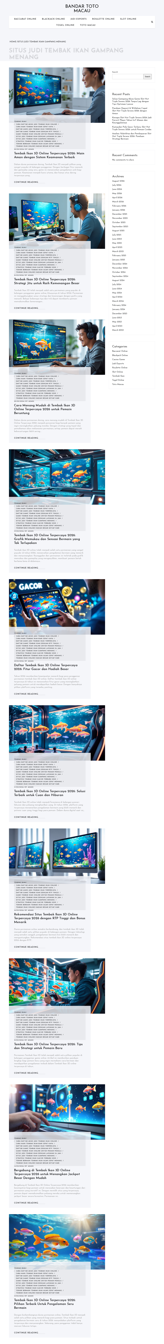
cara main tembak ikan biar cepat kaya (34, 127)
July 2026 (116, 185)
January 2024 (118, 309)
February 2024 (119, 305)
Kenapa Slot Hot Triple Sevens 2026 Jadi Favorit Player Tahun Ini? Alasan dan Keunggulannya (132, 120)
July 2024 (116, 285)
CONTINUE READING (26, 182)
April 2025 (117, 247)
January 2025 (118, 260)
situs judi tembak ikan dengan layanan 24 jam (38, 136)
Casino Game (118, 360)
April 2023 (117, 326)
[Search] (152, 22)
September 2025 (120, 227)
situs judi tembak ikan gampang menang (35, 139)
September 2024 (120, 276)
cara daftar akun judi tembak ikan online (36, 124)
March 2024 (118, 301)
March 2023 (118, 330)
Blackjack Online (53, 19)
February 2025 (119, 256)
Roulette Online (103, 19)
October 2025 (118, 223)
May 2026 (117, 194)
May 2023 (117, 322)
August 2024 (118, 280)
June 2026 (117, 189)
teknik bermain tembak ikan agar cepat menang (39, 144)
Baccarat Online (25, 19)
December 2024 (119, 264)
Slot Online (128, 19)
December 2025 (119, 214)
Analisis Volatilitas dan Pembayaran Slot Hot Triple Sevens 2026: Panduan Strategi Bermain (131, 136)
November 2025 (120, 218)
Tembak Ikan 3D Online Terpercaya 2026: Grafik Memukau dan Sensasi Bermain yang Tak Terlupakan (47, 539)
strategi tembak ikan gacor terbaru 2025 (36, 141)
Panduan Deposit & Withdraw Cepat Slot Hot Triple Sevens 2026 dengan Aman (129, 111)
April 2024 (117, 297)
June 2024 (117, 289)
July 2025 (116, 235)
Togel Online (65, 25)
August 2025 (118, 231)
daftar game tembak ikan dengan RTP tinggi (37, 131)
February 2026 (119, 206)
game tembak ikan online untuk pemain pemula (38, 134)
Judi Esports (78, 19)
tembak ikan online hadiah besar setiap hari (37, 146)
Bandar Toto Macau (82, 8)
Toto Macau (87, 25)
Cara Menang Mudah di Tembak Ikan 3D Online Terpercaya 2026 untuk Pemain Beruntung (44, 409)
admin (31, 149)
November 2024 (120, 268)
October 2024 (118, 272)
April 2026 (117, 198)
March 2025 (118, 251)
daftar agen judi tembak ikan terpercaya (36, 129)
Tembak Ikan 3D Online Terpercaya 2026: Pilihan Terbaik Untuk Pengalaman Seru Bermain (45, 1304)
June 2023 (117, 318)
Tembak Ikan (20, 121)
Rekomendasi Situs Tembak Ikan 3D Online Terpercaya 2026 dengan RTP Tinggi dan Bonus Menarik (49, 918)
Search (115, 72)
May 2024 (117, 293)
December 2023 (119, 314)
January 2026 (118, 210)
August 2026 (118, 181)
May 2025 (117, 243)
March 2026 (118, 202)
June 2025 (117, 239)
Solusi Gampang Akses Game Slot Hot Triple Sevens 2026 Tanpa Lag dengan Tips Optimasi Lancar (130, 101)
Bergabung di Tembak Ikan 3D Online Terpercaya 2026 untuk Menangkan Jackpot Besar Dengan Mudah (47, 1174)
